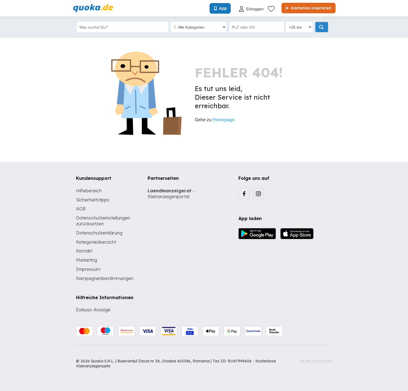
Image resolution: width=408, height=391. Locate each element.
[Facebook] (244, 193)
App (223, 8)
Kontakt (84, 251)
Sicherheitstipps (92, 200)
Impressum (88, 269)
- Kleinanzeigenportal (171, 193)
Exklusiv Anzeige (93, 309)
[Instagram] (258, 193)
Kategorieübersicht (96, 242)
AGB (81, 208)
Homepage (224, 119)
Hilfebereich (89, 190)
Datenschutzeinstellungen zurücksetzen (103, 220)
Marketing (86, 260)
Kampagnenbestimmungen (105, 278)
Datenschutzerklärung (99, 233)
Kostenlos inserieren (310, 8)
